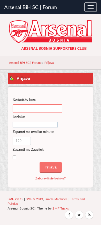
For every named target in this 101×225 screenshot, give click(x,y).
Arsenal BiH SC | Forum (30, 7)
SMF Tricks (60, 208)
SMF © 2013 (34, 199)
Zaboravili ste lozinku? (50, 178)
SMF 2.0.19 (15, 199)
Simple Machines (56, 199)
